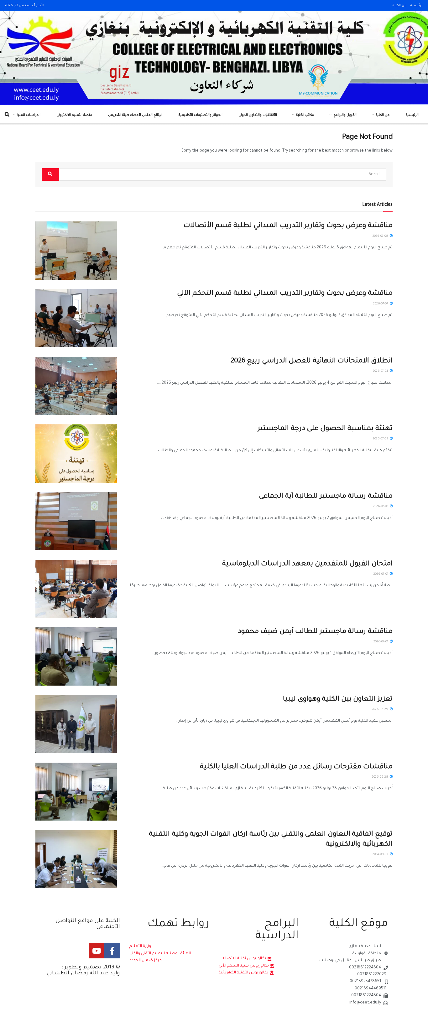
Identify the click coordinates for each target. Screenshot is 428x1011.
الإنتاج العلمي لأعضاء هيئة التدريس (135, 115)
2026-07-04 (381, 371)
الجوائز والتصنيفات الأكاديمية (200, 115)
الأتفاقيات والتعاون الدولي (257, 115)
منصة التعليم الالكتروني (74, 115)
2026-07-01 (381, 574)
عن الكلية (400, 6)
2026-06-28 (380, 777)
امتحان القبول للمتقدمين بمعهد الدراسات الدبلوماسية (307, 564)
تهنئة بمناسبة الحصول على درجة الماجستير (325, 429)
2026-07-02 (381, 506)
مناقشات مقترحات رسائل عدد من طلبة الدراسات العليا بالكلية (296, 767)
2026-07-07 (381, 304)
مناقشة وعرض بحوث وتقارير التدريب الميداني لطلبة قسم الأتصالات (288, 226)
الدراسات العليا (28, 115)
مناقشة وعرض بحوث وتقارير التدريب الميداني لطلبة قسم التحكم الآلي (285, 294)
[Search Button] (50, 174)
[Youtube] (96, 950)
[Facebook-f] (112, 950)
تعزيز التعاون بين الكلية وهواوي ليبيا (338, 699)
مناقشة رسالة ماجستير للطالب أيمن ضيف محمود (315, 632)
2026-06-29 (380, 709)
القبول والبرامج (345, 115)
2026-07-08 (381, 236)
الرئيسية (416, 6)
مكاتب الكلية (305, 115)
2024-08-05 (381, 854)
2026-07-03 (381, 439)
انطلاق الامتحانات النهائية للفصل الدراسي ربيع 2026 (312, 361)
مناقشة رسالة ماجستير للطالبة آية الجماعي (326, 496)
